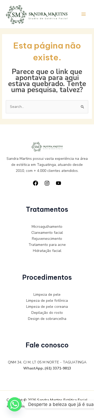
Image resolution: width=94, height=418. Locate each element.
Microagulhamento (47, 226)
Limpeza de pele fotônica (47, 300)
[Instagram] (47, 183)
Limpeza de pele (47, 294)
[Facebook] (35, 183)
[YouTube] (58, 183)
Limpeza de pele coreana (47, 306)
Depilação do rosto (47, 312)
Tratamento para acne (47, 244)
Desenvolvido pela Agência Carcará (56, 406)
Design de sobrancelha (47, 318)
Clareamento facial (47, 232)
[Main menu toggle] (83, 14)
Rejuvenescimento (47, 238)
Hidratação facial (47, 250)
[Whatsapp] (15, 404)
